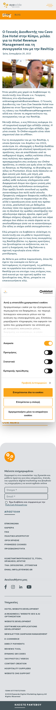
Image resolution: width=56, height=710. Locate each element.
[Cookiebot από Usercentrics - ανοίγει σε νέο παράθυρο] (40, 292)
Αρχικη (6, 14)
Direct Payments (14, 643)
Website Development (17, 621)
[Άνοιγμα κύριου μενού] (51, 3)
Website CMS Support (17, 673)
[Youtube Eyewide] (29, 586)
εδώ (24, 280)
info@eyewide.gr (22, 569)
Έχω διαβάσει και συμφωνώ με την (25, 503)
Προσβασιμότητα (14, 548)
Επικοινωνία (11, 523)
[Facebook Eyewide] (5, 586)
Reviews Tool (12, 648)
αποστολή (12, 511)
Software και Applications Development (20, 627)
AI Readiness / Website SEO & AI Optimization (22, 615)
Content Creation (15, 663)
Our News (10, 422)
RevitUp (35, 116)
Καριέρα (9, 527)
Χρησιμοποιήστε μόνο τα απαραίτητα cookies (28, 414)
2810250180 (17, 565)
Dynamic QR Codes (15, 653)
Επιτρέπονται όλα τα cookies (28, 392)
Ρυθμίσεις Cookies (15, 544)
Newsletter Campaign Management (25, 634)
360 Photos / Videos (16, 658)
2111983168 (31, 565)
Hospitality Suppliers (17, 668)
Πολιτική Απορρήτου (16, 504)
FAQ (6, 531)
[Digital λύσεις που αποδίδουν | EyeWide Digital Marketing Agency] (12, 4)
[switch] (48, 352)
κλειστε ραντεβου (28, 704)
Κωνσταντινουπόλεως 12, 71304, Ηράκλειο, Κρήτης (23, 559)
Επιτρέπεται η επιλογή (28, 402)
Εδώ (4, 231)
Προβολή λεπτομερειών (34, 383)
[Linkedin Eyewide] (20, 586)
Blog (17, 14)
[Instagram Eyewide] (13, 586)
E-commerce (11, 639)
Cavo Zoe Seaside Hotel (34, 104)
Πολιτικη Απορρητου (16, 536)
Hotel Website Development (21, 609)
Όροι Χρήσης (11, 540)
